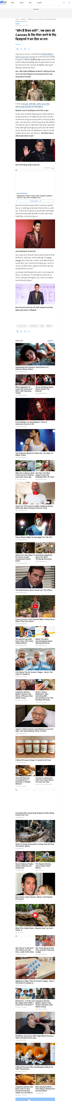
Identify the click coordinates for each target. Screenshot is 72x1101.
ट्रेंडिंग (12, 3)
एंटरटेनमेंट (23, 19)
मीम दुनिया (39, 3)
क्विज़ (30, 3)
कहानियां (22, 3)
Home (17, 19)
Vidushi (17, 44)
